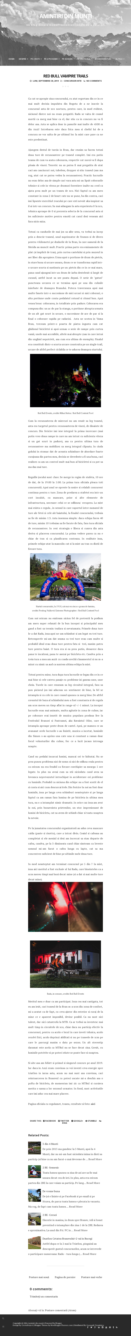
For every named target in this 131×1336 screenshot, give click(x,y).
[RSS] (116, 1327)
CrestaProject (27, 1325)
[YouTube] (106, 1327)
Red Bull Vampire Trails (65, 76)
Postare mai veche (91, 1277)
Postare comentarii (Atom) (60, 1310)
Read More (95, 1159)
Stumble (92, 1121)
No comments (94, 81)
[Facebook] (87, 1327)
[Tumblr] (113, 1327)
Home (12, 59)
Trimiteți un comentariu (44, 1296)
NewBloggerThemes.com (62, 1325)
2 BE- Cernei (49, 1215)
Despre (22, 59)
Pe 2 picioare (51, 59)
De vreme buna (51, 1191)
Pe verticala (83, 59)
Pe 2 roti (35, 59)
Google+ (78, 1121)
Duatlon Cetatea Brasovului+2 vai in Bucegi (67, 1238)
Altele (119, 59)
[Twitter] (91, 1327)
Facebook (50, 1121)
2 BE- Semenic (50, 1167)
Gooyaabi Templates (95, 1325)
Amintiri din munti (65, 16)
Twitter (64, 1121)
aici (93, 1104)
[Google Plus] (95, 1327)
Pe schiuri (67, 59)
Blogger (58, 1323)
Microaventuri (103, 59)
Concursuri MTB (72, 81)
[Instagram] (102, 1327)
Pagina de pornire (65, 1277)
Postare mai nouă (39, 1277)
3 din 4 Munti (50, 1144)
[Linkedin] (98, 1327)
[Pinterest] (110, 1327)
